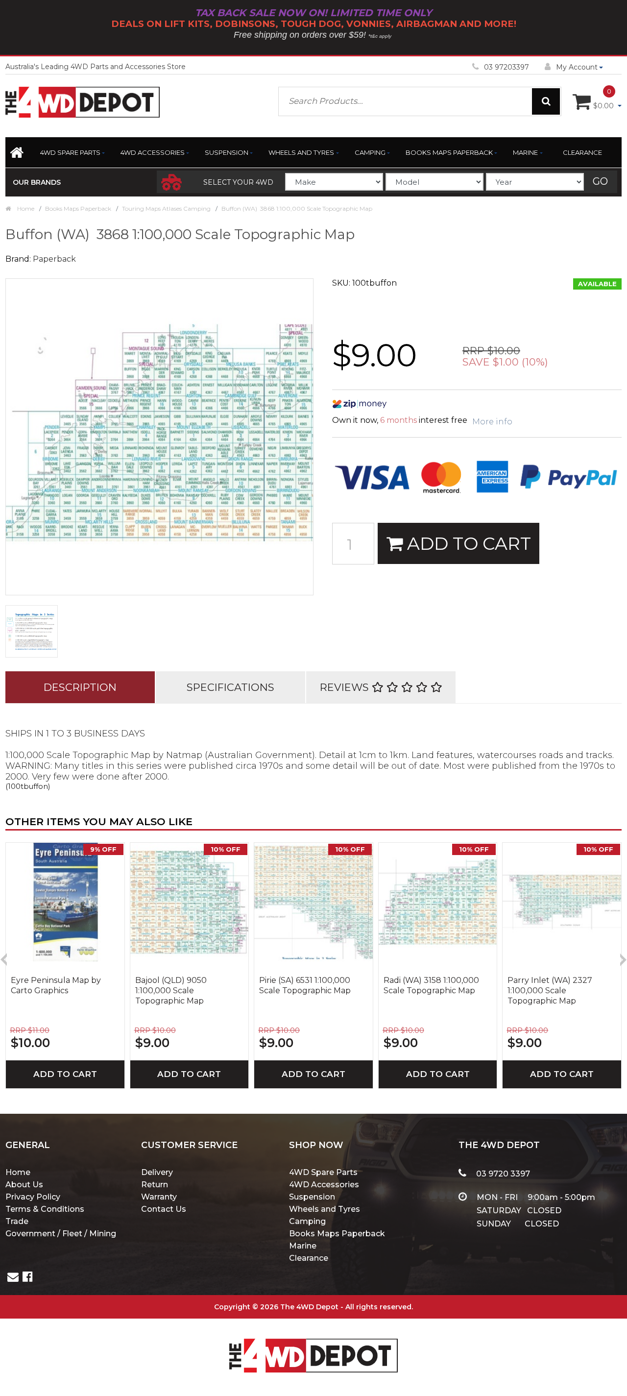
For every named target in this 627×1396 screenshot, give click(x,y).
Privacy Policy (32, 1196)
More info (492, 421)
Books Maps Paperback (449, 152)
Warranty (159, 1196)
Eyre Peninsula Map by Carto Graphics (56, 985)
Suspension (226, 152)
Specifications (230, 687)
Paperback (54, 259)
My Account (577, 67)
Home (17, 1172)
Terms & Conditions (44, 1209)
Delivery (157, 1172)
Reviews (346, 687)
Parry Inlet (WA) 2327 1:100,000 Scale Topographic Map (549, 990)
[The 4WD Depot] (313, 1342)
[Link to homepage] (19, 155)
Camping (370, 152)
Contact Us (163, 1209)
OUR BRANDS (37, 182)
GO (600, 181)
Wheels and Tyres (301, 152)
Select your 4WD (238, 182)
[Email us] (13, 1278)
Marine (525, 152)
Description (80, 687)
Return (154, 1184)
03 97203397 (506, 67)
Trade (16, 1221)
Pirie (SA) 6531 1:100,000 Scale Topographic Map (305, 985)
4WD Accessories (153, 152)
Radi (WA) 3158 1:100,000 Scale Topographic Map (431, 985)
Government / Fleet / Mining (60, 1233)
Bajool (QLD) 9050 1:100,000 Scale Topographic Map (171, 990)
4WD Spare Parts (70, 152)
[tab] (80, 687)
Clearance (582, 152)
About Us (24, 1184)
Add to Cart (467, 543)
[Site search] (546, 101)
